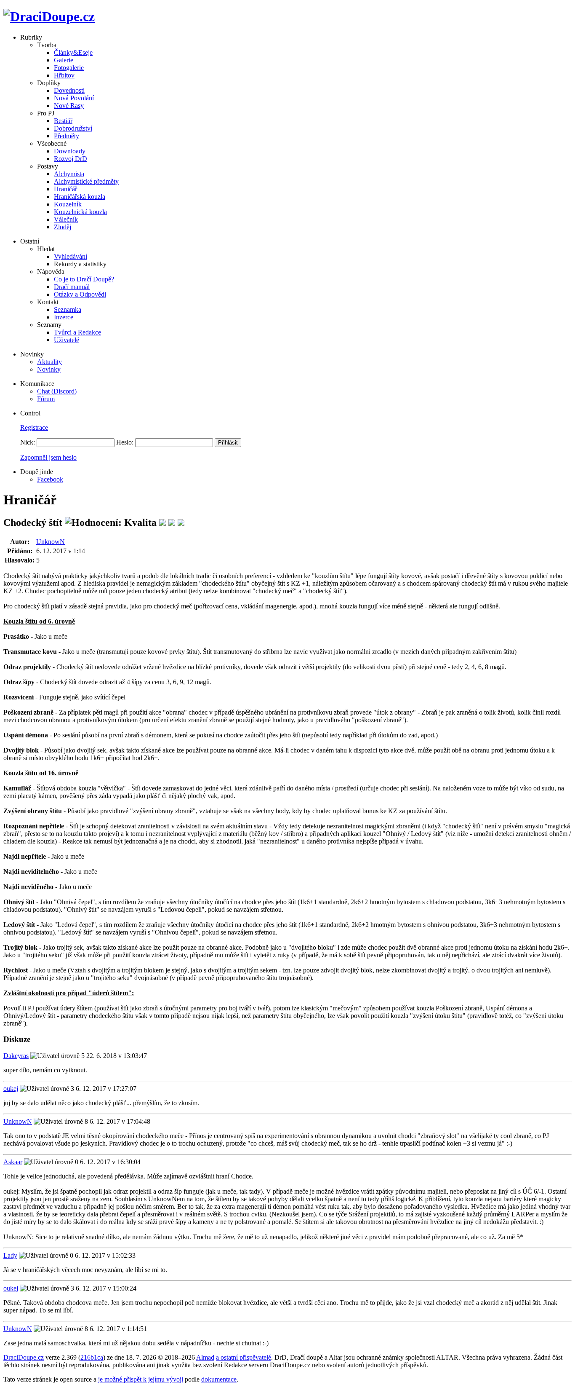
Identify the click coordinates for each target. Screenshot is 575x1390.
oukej (10, 1088)
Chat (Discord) (57, 391)
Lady (10, 1255)
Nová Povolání (74, 98)
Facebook (50, 479)
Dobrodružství (73, 128)
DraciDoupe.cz (23, 1357)
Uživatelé (66, 339)
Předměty (66, 135)
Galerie (63, 60)
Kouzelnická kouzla (80, 211)
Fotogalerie (69, 67)
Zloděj (62, 226)
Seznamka (67, 309)
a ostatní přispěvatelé (243, 1357)
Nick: (27, 442)
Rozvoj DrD (70, 158)
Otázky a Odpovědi (80, 294)
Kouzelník (68, 204)
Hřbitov (64, 75)
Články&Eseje (73, 52)
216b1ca (91, 1357)
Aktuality (49, 361)
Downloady (69, 151)
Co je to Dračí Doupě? (84, 279)
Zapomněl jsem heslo (48, 457)
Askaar (12, 1161)
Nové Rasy (69, 105)
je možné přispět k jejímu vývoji (140, 1379)
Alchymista (69, 173)
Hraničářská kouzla (79, 196)
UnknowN (50, 541)
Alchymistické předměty (86, 181)
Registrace (34, 427)
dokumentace (219, 1379)
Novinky (49, 369)
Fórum (46, 398)
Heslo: (124, 442)
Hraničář (65, 189)
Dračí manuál (72, 286)
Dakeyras (16, 1055)
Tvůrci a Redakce (77, 332)
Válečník (66, 219)
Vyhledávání (70, 256)
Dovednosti (69, 90)
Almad (205, 1357)
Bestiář (63, 120)
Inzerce (63, 317)
